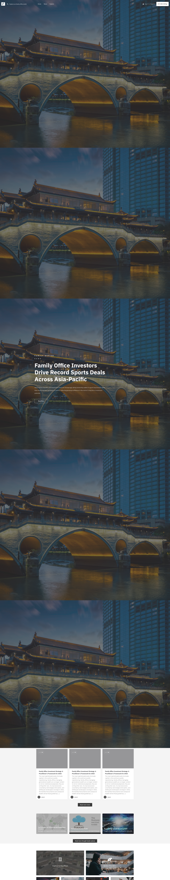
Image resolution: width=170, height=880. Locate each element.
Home (39, 4)
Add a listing (163, 4)
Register (152, 4)
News (45, 4)
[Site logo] (3, 4)
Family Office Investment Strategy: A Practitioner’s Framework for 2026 (51, 772)
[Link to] (60, 863)
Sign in (146, 4)
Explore (52, 4)
